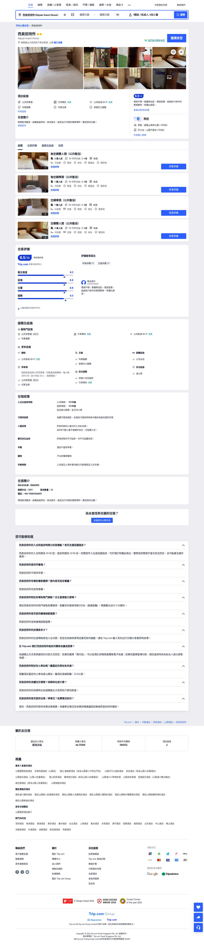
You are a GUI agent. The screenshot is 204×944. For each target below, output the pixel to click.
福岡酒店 (138, 823)
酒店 (137, 722)
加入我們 (56, 864)
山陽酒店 (169, 722)
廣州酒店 (62, 823)
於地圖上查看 (140, 135)
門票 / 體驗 (88, 5)
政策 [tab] (60, 145)
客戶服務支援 (21, 854)
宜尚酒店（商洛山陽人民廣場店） (141, 771)
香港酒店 (30, 823)
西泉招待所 (27, 34)
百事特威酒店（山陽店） (45, 771)
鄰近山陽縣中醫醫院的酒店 (127, 794)
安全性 (92, 883)
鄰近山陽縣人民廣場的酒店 (47, 794)
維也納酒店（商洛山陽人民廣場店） (32, 783)
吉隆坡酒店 (20, 829)
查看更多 (22, 125)
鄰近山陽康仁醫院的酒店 (100, 794)
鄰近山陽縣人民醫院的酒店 (74, 794)
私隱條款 (56, 873)
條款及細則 (57, 869)
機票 (40, 5)
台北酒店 (73, 823)
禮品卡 (119, 5)
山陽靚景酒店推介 (23, 812)
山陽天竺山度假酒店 (114, 771)
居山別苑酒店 (55, 777)
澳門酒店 (116, 823)
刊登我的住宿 (95, 869)
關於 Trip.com (58, 854)
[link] (161, 4)
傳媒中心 (56, 859)
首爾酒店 (127, 823)
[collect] (198, 907)
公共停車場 (26, 334)
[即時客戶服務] (198, 927)
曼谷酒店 (95, 823)
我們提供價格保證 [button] (156, 40)
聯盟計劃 (93, 864)
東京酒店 (52, 823)
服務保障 (19, 859)
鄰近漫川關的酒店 (23, 794)
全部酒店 (93, 873)
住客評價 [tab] (32, 145)
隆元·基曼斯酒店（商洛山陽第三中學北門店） (81, 771)
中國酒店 (146, 722)
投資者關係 (94, 854)
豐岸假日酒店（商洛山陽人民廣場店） (82, 777)
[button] (129, 5)
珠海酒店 (41, 823)
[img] (50, 68)
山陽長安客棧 (129, 777)
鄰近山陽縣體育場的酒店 (153, 794)
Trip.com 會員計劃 (97, 859)
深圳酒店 (19, 823)
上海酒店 (84, 823)
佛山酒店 (170, 823)
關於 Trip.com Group (61, 878)
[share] (198, 917)
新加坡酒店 (55, 829)
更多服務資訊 (21, 864)
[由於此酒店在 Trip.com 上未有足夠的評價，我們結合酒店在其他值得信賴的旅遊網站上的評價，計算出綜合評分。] (41, 264)
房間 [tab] (20, 145)
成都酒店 (43, 829)
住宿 (30, 5)
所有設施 (22, 111)
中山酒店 (159, 823)
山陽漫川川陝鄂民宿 (111, 777)
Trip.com (128, 722)
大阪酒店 (105, 823)
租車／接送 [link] (72, 5)
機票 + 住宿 (105, 5)
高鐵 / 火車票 (54, 5)
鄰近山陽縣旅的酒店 (24, 800)
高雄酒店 (67, 829)
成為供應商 (94, 878)
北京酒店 (148, 823)
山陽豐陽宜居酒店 (23, 771)
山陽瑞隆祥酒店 (58, 783)
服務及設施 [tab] (48, 145)
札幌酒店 (32, 829)
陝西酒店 (157, 722)
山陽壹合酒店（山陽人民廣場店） (31, 777)
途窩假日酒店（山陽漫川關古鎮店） (155, 777)
